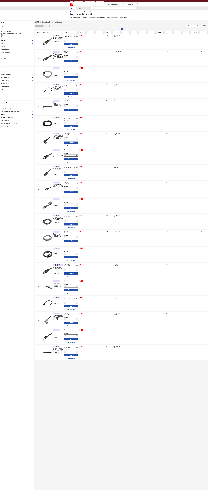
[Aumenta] (76, 41)
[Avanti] (207, 26)
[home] (70, 11)
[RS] (71, 4)
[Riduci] (65, 41)
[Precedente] (201, 26)
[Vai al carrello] (136, 4)
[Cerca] (137, 8)
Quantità (66, 39)
